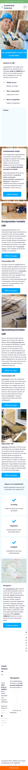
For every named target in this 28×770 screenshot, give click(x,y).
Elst (22, 704)
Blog (21, 763)
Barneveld (13, 693)
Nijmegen (12, 689)
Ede (18, 691)
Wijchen (20, 708)
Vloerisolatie (26, 683)
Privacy (12, 765)
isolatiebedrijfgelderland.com (4, 679)
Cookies (18, 765)
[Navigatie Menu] (25, 7)
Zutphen (17, 704)
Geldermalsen (14, 702)
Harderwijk (13, 698)
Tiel (16, 708)
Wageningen (13, 700)
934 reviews (20, 1)
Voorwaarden (5, 765)
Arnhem (18, 689)
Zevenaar (12, 706)
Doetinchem (13, 696)
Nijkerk (18, 706)
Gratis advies (15, 768)
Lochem (12, 704)
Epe (11, 710)
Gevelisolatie (26, 703)
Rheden (12, 708)
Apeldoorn (13, 691)
